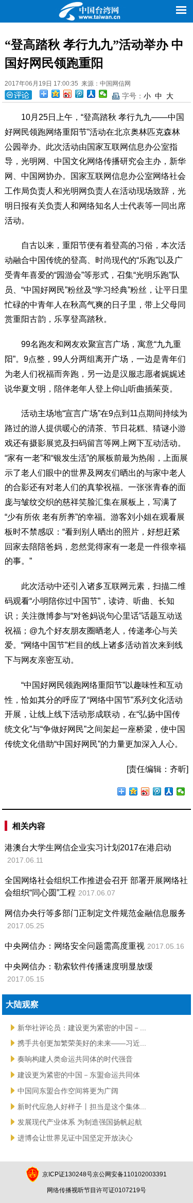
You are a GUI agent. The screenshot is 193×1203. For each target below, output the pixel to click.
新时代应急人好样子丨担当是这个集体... (81, 1107)
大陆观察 (22, 1004)
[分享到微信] (103, 94)
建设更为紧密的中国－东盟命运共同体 (78, 1075)
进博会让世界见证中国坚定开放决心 (75, 1138)
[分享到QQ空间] (55, 94)
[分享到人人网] (91, 94)
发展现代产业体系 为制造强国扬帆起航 (79, 1122)
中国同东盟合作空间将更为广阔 (67, 1091)
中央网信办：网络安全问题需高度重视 (75, 946)
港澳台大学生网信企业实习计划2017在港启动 (88, 847)
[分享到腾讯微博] (79, 94)
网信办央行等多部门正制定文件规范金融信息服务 (95, 913)
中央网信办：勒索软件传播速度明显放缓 (79, 966)
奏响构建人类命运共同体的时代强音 (75, 1059)
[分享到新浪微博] (67, 94)
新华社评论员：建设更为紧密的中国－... (81, 1028)
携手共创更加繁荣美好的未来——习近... (81, 1043)
